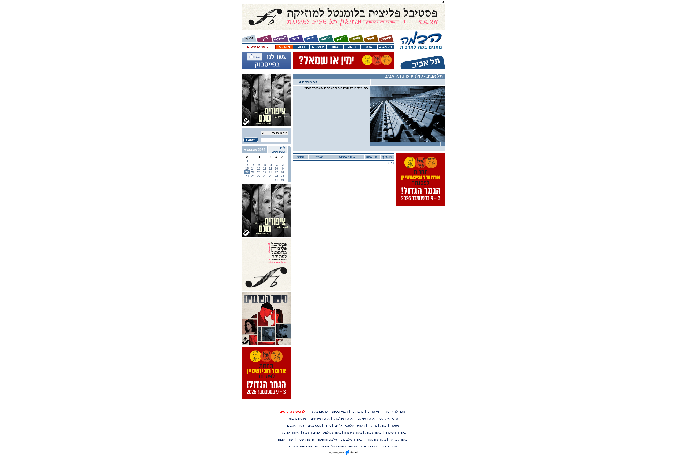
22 (247, 172)
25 (270, 176)
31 (276, 179)
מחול (383, 425)
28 (252, 176)
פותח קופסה (305, 439)
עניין (301, 425)
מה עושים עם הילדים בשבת (379, 446)
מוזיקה (372, 425)
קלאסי (349, 425)
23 (282, 176)
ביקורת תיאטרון (395, 432)
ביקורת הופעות (376, 439)
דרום (301, 47)
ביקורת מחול (373, 432)
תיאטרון (395, 425)
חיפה (352, 47)
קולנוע (361, 425)
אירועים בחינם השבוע (303, 446)
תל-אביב (385, 47)
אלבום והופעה (327, 439)
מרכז (368, 47)
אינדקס (284, 47)
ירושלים (318, 47)
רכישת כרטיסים (259, 47)
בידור (327, 425)
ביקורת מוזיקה (398, 439)
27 (258, 176)
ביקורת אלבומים (351, 439)
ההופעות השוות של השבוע (339, 446)
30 (282, 179)
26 (264, 176)
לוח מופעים (309, 82)
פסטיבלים (314, 425)
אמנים (291, 425)
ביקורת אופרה (353, 432)
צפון (335, 47)
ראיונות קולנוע (291, 432)
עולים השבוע (311, 432)
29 (247, 176)
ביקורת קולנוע (332, 432)
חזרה (390, 162)
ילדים (339, 425)
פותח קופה (285, 439)
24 (276, 176)
